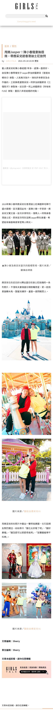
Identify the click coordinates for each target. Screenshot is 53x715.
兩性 (14, 46)
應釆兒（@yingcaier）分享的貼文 (17, 168)
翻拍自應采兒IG (32, 511)
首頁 (6, 46)
